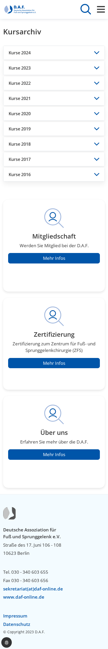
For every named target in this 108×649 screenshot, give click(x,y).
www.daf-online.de (23, 597)
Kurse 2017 (20, 159)
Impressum (15, 616)
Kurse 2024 (20, 53)
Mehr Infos (54, 258)
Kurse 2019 (20, 129)
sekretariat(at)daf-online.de (33, 589)
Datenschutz (16, 624)
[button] (6, 642)
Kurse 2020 (20, 114)
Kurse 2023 (20, 68)
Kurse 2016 (20, 174)
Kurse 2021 (20, 98)
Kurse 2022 (20, 83)
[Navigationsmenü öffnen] (101, 9)
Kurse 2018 (20, 144)
